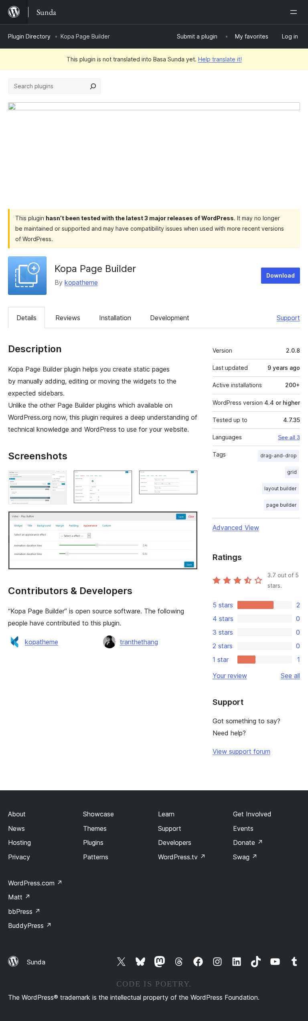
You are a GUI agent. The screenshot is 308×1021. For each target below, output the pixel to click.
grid (292, 472)
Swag (245, 857)
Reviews (67, 318)
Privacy (19, 857)
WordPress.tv (182, 857)
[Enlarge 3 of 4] (187, 481)
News (16, 828)
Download (280, 275)
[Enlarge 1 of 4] (56, 481)
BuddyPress (30, 926)
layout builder (280, 488)
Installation (115, 318)
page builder (281, 505)
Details (26, 318)
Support (288, 318)
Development (169, 318)
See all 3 (289, 437)
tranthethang (139, 642)
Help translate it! (220, 59)
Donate (248, 842)
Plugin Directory (29, 36)
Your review (230, 676)
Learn (166, 814)
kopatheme (81, 282)
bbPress (24, 911)
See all (290, 676)
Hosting (19, 842)
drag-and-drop (278, 456)
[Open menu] (295, 12)
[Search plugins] (93, 86)
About (17, 814)
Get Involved (252, 814)
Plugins (93, 842)
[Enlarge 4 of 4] (187, 522)
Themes (95, 828)
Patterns (95, 857)
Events (243, 828)
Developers (174, 842)
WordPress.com (35, 883)
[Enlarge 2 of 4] (122, 481)
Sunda (36, 962)
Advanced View (236, 528)
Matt (19, 897)
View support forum (241, 751)
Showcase (98, 814)
